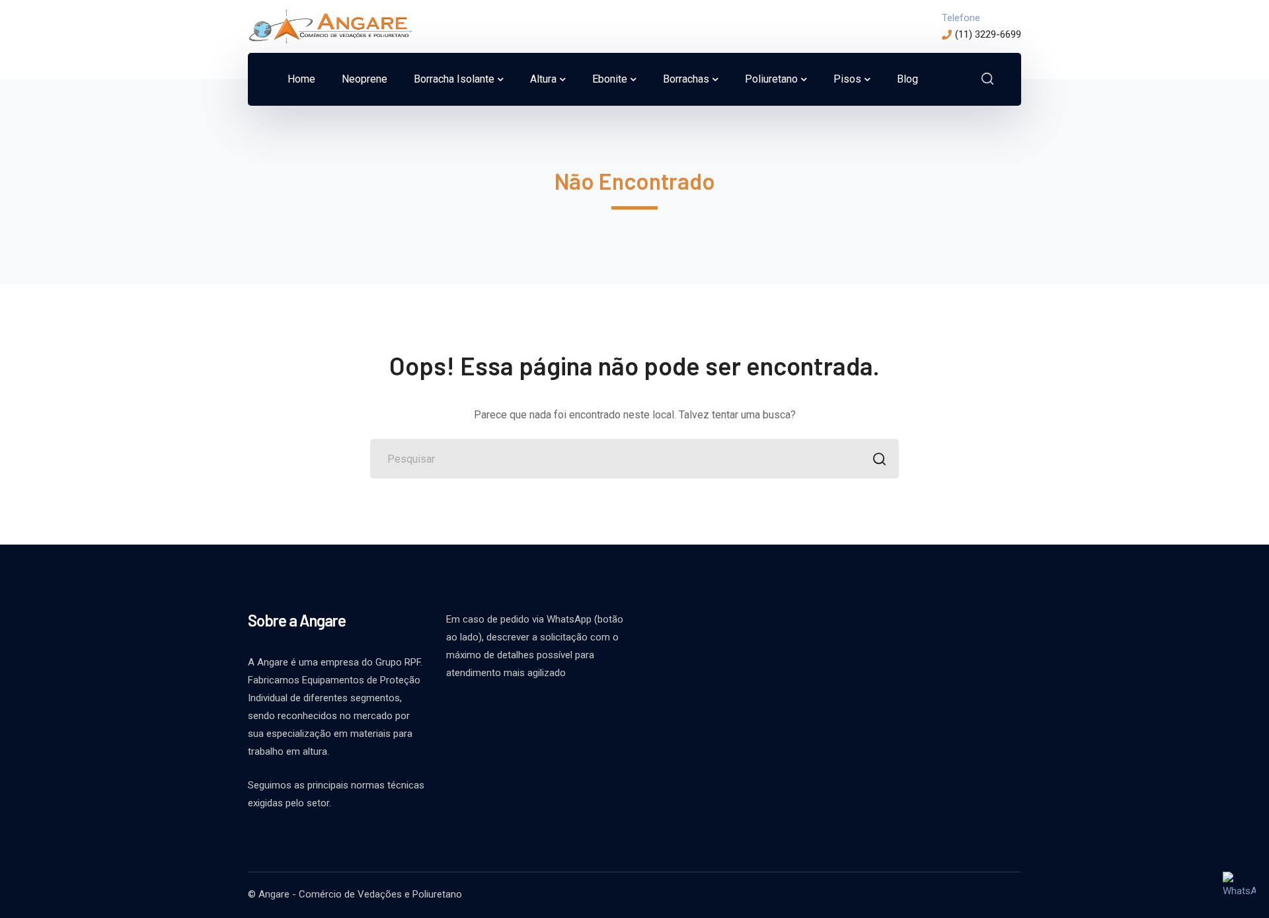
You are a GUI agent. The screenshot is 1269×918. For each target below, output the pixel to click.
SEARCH (879, 458)
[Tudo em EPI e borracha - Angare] (330, 25)
